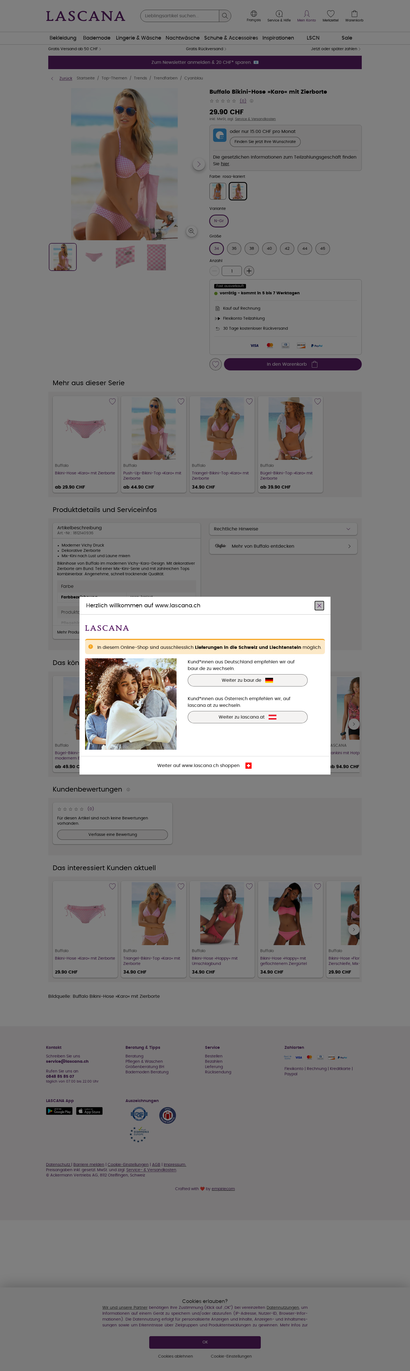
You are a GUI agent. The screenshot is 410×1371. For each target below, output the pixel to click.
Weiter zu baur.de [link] (241, 680)
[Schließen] (319, 605)
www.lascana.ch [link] (200, 765)
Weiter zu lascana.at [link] (242, 717)
